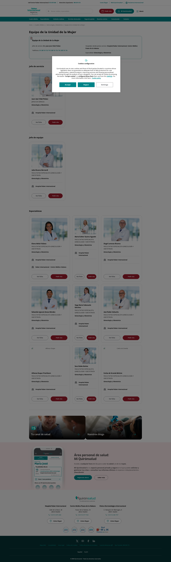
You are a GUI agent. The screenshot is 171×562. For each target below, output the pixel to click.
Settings (104, 85)
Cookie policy (96, 78)
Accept (68, 85)
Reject (86, 85)
